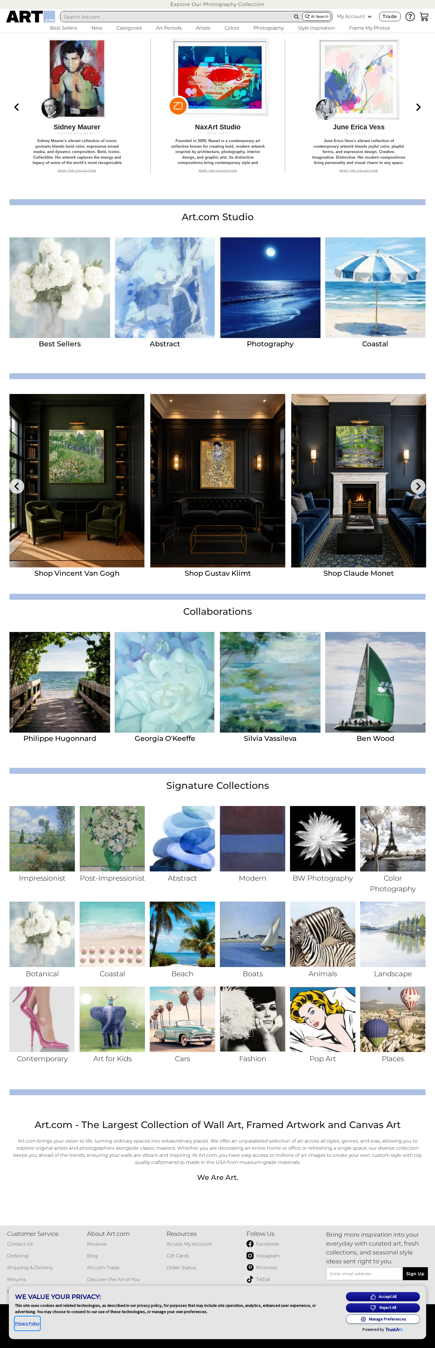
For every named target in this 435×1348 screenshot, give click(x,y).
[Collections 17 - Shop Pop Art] (322, 1019)
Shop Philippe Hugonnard (217, 573)
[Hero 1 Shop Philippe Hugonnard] (76, 105)
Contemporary (42, 1058)
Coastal (375, 344)
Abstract (165, 344)
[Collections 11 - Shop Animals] (322, 934)
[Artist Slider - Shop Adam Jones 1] (76, 481)
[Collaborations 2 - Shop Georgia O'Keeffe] (165, 682)
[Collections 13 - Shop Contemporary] (42, 1019)
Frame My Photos (369, 28)
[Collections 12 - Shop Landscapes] (393, 934)
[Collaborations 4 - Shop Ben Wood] (375, 682)
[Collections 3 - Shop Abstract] (182, 838)
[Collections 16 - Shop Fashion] (252, 1019)
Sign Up (415, 1273)
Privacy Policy (27, 1323)
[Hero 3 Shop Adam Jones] (358, 105)
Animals (323, 973)
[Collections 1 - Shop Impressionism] (42, 838)
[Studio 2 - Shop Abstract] (165, 287)
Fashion (252, 1058)
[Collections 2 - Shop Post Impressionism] (112, 838)
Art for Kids (112, 1058)
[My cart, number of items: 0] (424, 16)
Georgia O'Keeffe (165, 738)
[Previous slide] (16, 107)
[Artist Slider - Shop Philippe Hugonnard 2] (217, 481)
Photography (270, 344)
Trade (390, 16)
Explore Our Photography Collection (217, 4)
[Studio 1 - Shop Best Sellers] (59, 287)
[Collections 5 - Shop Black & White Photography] (322, 838)
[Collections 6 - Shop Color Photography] (393, 838)
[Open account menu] (369, 16)
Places (393, 1058)
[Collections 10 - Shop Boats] (252, 934)
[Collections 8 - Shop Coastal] (112, 934)
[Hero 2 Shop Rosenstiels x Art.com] (217, 105)
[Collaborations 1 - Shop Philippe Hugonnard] (59, 682)
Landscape (393, 973)
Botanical (42, 973)
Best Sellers (60, 344)
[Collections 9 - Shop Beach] (182, 934)
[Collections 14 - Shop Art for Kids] (112, 1019)
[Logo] (30, 16)
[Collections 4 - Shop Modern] (252, 838)
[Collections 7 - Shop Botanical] (42, 934)
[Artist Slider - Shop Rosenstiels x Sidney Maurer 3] (358, 481)
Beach (182, 973)
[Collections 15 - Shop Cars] (182, 1019)
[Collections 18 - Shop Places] (393, 1019)
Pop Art (323, 1058)
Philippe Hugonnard (59, 738)
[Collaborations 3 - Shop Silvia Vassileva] (270, 682)
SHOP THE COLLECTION (77, 174)
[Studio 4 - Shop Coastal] (375, 287)
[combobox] (175, 16)
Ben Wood (375, 738)
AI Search (319, 16)
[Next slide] (418, 107)
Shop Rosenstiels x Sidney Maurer (359, 573)
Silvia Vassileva (270, 738)
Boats (253, 973)
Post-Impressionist (112, 878)
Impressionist (42, 878)
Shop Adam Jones (77, 573)
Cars (182, 1058)
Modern (252, 878)
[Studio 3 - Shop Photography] (270, 287)
